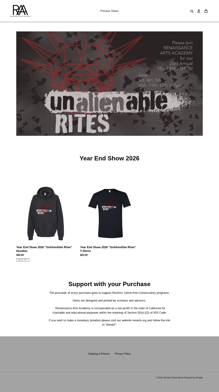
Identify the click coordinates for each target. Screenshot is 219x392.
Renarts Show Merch (173, 377)
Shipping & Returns (99, 353)
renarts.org (139, 320)
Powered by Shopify (193, 377)
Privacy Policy (123, 353)
